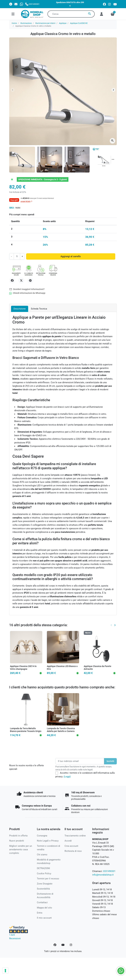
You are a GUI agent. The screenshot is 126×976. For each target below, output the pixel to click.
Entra (39, 912)
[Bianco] (60, 668)
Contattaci (42, 902)
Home (14, 23)
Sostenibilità (43, 888)
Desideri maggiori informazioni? (27, 289)
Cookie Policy (44, 873)
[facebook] (104, 4)
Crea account (71, 846)
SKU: (11, 207)
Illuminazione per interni (45, 23)
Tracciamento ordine (75, 835)
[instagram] (109, 4)
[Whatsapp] (21, 4)
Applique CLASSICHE (79, 23)
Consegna (42, 835)
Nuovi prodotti (16, 840)
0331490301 (109, 871)
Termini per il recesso (48, 878)
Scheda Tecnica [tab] (39, 308)
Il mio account (44, 917)
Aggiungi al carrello (71, 256)
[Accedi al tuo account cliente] (101, 14)
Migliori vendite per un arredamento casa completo (20, 849)
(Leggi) (67, 776)
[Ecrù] (64, 668)
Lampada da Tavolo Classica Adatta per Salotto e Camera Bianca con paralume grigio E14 (62, 731)
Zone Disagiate (44, 883)
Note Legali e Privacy (48, 840)
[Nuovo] (100, 647)
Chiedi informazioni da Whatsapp (28, 293)
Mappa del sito (44, 907)
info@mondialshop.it (103, 874)
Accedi (68, 840)
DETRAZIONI (43, 868)
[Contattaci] (15, 4)
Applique (62, 23)
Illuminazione (26, 23)
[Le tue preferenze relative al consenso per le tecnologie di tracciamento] (5, 971)
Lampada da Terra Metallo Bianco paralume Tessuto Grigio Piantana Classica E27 (25, 731)
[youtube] (115, 4)
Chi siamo (42, 854)
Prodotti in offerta (18, 835)
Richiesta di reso (73, 851)
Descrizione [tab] (20, 308)
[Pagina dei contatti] (10, 4)
